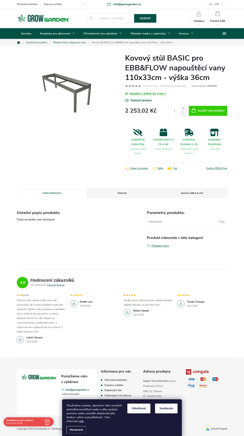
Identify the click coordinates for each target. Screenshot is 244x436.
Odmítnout (139, 408)
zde (81, 421)
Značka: (216, 168)
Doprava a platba (53, 4)
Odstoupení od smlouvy (117, 395)
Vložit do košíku (211, 111)
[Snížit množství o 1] (183, 113)
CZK (217, 4)
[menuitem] (26, 33)
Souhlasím (166, 408)
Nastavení (76, 430)
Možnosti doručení (141, 100)
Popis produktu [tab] (52, 193)
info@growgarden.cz (77, 389)
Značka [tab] (192, 193)
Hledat (145, 18)
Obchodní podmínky (27, 4)
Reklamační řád (112, 390)
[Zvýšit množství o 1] (183, 108)
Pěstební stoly (160, 246)
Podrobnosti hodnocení (173, 85)
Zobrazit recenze (55, 285)
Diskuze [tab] (122, 193)
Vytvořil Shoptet (219, 428)
